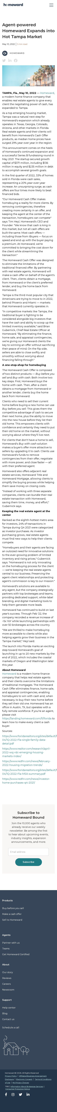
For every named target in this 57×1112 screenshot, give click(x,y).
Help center (9, 1007)
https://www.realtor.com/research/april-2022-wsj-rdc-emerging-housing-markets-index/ (26, 752)
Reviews (6, 978)
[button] (50, 4)
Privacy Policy (11, 1076)
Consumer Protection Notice (17, 1089)
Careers (6, 984)
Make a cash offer (12, 914)
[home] (12, 4)
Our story (7, 972)
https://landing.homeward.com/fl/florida (26, 718)
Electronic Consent (24, 1079)
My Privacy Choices (21, 1083)
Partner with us (11, 942)
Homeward (47, 93)
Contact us (8, 1019)
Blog (4, 1013)
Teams (5, 948)
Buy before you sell (13, 908)
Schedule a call (10, 1027)
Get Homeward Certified (15, 954)
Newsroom (8, 989)
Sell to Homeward (12, 920)
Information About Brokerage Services (27, 1086)
